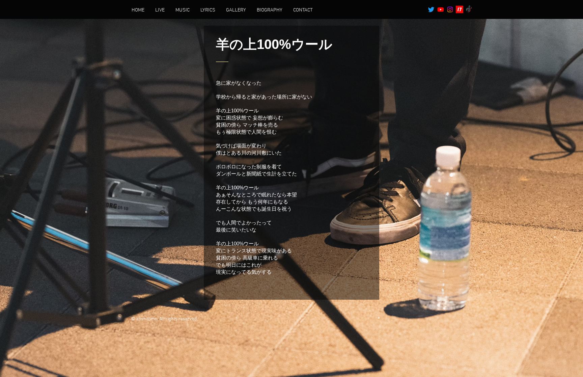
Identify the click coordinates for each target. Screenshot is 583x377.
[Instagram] (450, 9)
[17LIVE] (459, 9)
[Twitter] (431, 9)
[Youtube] (440, 9)
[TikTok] (469, 9)
